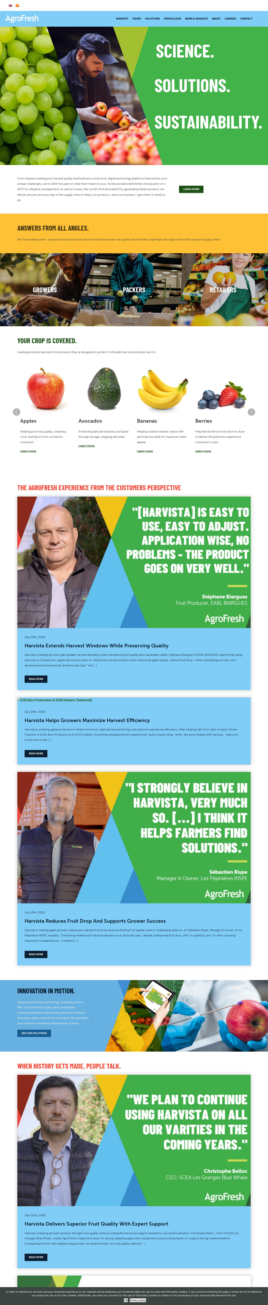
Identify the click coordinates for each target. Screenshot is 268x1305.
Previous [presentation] (16, 412)
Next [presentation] (251, 412)
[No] (263, 1296)
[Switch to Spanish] (17, 5)
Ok (125, 1300)
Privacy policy (138, 1300)
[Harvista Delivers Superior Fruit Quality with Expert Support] (134, 1077)
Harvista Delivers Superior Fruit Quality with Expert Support (96, 1224)
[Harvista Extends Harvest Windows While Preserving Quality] (134, 499)
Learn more (28, 451)
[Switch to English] (10, 5)
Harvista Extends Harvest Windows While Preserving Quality (97, 645)
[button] (258, 18)
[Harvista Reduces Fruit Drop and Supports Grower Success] (134, 774)
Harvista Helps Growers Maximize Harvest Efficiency (87, 720)
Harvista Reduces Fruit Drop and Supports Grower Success (95, 921)
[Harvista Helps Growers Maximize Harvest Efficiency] (54, 700)
